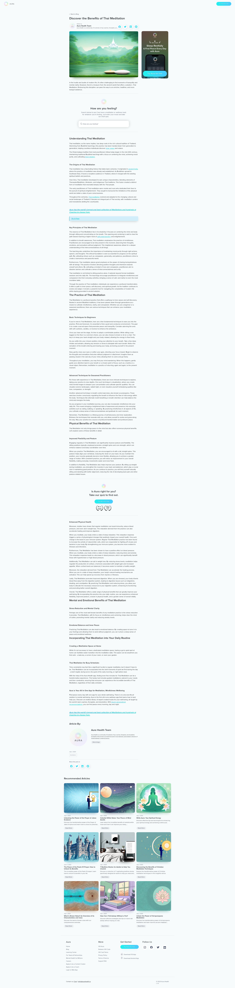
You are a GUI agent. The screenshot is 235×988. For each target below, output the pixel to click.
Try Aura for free (223, 3)
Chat (75, 981)
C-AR (157, 983)
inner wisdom (90, 157)
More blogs (96, 742)
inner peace (110, 148)
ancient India (133, 169)
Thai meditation (94, 197)
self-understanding (104, 237)
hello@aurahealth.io (84, 981)
